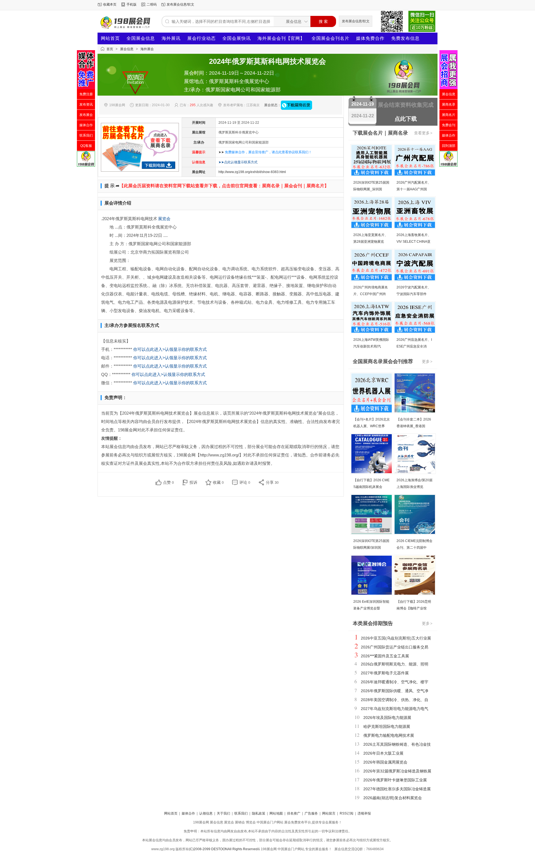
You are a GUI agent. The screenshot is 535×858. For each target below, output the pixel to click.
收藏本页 (109, 4)
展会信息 (126, 49)
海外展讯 (171, 38)
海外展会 (147, 49)
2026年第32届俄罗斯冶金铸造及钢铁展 (397, 771)
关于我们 (223, 813)
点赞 (168, 482)
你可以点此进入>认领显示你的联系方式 (170, 349)
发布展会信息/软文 (180, 4)
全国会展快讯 (236, 38)
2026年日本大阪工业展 (383, 753)
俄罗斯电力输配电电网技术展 (388, 735)
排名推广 (293, 813)
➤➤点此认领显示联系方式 (237, 162)
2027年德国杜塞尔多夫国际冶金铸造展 (397, 789)
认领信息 (206, 813)
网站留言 (328, 813)
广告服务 (311, 813)
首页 (109, 49)
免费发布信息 (405, 38)
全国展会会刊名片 (330, 38)
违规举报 (364, 813)
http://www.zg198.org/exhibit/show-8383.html (252, 172)
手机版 (132, 4)
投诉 (193, 482)
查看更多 (423, 133)
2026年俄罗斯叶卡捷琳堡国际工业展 (395, 780)
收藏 (218, 482)
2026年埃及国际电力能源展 (387, 717)
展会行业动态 (201, 38)
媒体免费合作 (370, 38)
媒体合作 (188, 813)
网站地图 (276, 813)
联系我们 (241, 813)
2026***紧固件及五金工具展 (385, 656)
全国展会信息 (141, 38)
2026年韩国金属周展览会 (385, 762)
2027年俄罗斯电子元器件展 (385, 673)
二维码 (152, 4)
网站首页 (110, 38)
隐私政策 (258, 813)
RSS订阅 (346, 813)
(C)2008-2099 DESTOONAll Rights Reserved (223, 849)
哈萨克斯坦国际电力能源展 (386, 726)
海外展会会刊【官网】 (281, 38)
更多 (427, 361)
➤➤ (265, 152)
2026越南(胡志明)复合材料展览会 (392, 798)
